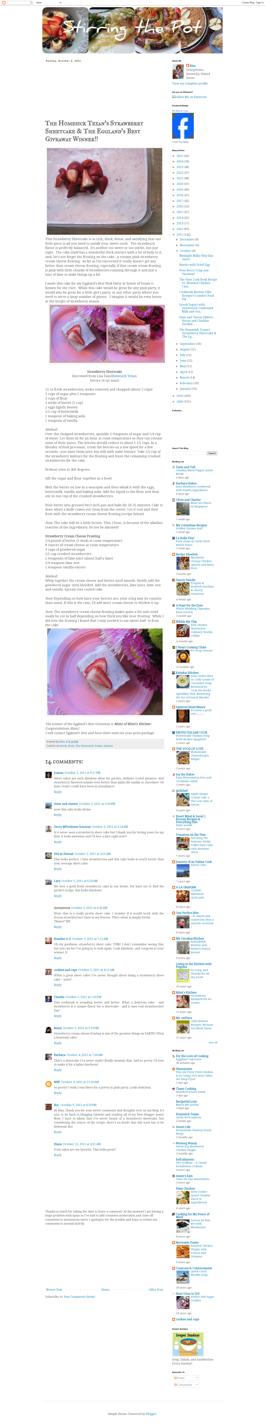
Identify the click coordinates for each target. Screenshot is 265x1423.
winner (108, 745)
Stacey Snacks (185, 580)
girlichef (182, 790)
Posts (180, 1378)
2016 (180, 206)
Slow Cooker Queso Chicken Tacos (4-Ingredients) (200, 1197)
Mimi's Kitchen (186, 992)
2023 (180, 167)
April (184, 372)
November (187, 245)
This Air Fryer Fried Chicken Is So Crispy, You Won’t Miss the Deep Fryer (194, 1075)
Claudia (59, 997)
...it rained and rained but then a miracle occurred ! (202, 921)
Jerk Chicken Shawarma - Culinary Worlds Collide (202, 630)
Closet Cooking (186, 1088)
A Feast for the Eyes (189, 605)
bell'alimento (185, 1159)
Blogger (151, 1414)
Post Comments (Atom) (79, 1296)
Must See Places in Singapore (201, 504)
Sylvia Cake (198, 865)
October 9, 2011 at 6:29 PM (79, 1105)
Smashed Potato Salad (190, 1092)
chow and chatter (66, 804)
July (183, 355)
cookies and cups (65, 970)
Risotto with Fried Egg (194, 264)
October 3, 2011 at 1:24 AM (110, 826)
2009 (180, 401)
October (186, 251)
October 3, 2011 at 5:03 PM (83, 997)
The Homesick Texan (89, 745)
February (186, 383)
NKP (57, 1082)
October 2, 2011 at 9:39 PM (97, 804)
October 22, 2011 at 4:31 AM (82, 1144)
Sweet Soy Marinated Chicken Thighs (190, 1148)
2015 (180, 212)
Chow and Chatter (188, 500)
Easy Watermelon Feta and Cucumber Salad (193, 779)
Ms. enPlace (184, 1018)
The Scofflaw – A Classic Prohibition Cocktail (191, 1164)
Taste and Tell (185, 467)
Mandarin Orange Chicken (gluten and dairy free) (202, 563)
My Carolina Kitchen (190, 938)
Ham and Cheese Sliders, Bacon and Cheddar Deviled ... (196, 321)
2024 (180, 161)
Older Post (156, 1289)
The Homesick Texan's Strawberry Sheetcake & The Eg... (197, 333)
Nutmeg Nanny (186, 1143)
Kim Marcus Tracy (180, 111)
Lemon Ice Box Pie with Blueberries (200, 1224)
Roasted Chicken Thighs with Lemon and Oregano (202, 1251)
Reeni (58, 1028)
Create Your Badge (180, 142)
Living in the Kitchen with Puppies (194, 965)
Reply (58, 792)
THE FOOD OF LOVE (190, 748)
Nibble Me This (186, 621)
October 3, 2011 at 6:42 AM (89, 908)
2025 (180, 156)
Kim (192, 66)
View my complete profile (190, 83)
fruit (71, 745)
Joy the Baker (185, 774)
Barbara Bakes (186, 483)
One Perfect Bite (187, 913)
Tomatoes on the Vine (191, 834)
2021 (180, 178)
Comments (184, 1385)
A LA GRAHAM (186, 887)
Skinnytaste (184, 1069)
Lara (57, 881)
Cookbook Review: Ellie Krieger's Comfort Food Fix (196, 295)
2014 (180, 218)
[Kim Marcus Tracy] (183, 137)
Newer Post (54, 1289)
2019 (180, 189)
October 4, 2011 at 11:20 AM (80, 1082)
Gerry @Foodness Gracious (72, 826)
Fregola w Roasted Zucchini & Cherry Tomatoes (202, 588)
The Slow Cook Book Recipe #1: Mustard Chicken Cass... (198, 283)
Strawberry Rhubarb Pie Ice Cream (201, 999)
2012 (180, 229)
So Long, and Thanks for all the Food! (200, 973)
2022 (180, 172)
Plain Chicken (185, 1188)
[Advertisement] (104, 89)
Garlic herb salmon (188, 1117)
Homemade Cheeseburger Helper (200, 755)
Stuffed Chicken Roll (189, 528)
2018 (180, 195)
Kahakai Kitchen (187, 672)
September (188, 344)
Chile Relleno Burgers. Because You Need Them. (202, 1024)
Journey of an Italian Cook (194, 862)
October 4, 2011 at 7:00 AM (85, 1055)
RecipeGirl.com (186, 1101)
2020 (180, 184)
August (185, 349)
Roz (56, 1105)
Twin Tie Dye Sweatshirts (192, 1179)
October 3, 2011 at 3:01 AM (92, 854)
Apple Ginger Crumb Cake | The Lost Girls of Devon (201, 799)
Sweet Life (183, 1127)
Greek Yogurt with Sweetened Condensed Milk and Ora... (196, 308)
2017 (180, 201)
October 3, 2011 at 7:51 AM (90, 939)
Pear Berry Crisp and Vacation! (194, 272)
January (186, 389)
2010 (180, 396)
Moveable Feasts (187, 1242)
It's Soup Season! (202, 650)
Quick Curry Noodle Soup (199, 1273)
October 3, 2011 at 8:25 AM (96, 970)
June (183, 360)
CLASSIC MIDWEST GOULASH (197, 894)
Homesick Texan (124, 376)
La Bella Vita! (185, 538)
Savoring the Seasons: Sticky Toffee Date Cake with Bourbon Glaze (202, 845)
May (183, 366)
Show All (213, 1042)
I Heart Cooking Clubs (191, 647)
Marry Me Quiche (187, 1104)
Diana (58, 1144)
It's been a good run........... (201, 712)
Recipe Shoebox (187, 554)
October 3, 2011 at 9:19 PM (81, 1028)
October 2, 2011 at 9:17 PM (83, 773)
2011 (180, 234)
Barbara (59, 1055)
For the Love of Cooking (192, 1056)
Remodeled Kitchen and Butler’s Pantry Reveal (201, 947)
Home (105, 1289)
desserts (61, 745)
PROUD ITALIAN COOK (191, 732)
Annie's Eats (184, 1176)
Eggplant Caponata (188, 1059)
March (185, 377)
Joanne (58, 773)
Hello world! (184, 825)
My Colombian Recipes (191, 525)
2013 (180, 223)
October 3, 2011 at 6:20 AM (79, 881)
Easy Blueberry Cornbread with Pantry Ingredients (193, 488)
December (187, 239)
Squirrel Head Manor (191, 707)
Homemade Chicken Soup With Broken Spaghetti (193, 737)
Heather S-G (62, 939)
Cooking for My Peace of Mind (192, 1215)
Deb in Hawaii (63, 854)
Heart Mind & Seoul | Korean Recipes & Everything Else (191, 819)
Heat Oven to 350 (188, 1293)
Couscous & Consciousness (194, 1268)
